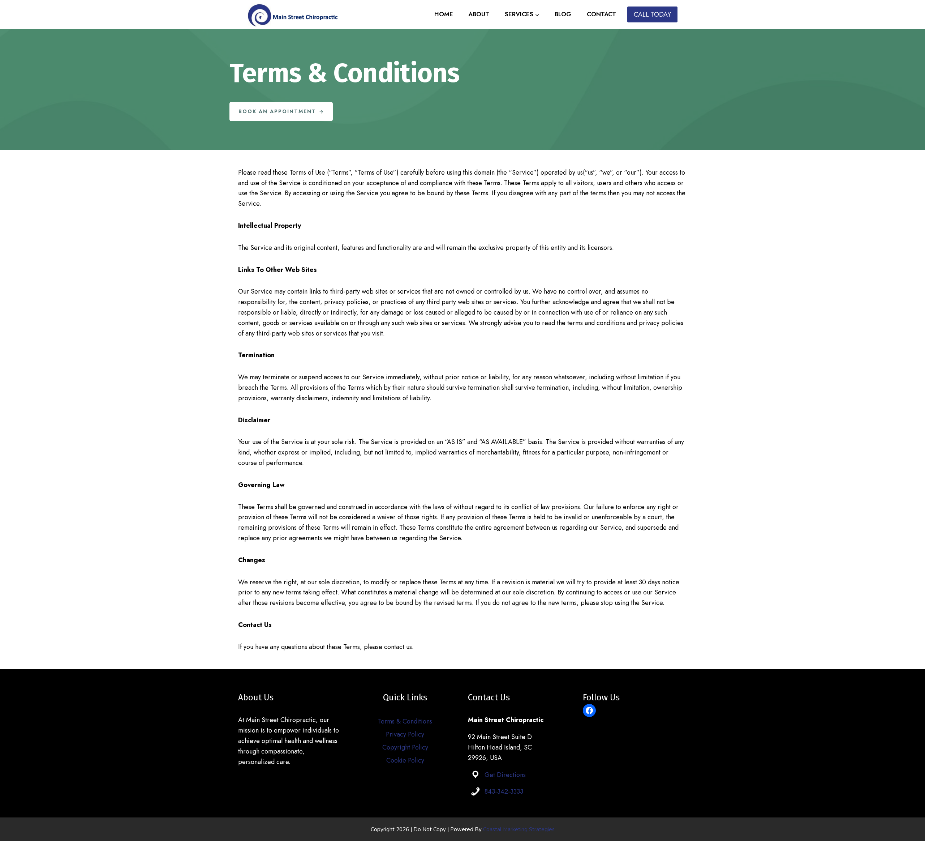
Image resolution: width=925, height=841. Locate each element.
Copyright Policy (405, 747)
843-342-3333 (504, 791)
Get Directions (505, 775)
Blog (563, 14)
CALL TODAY (652, 14)
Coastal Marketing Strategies (519, 829)
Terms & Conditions (405, 721)
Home (443, 14)
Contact (601, 14)
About (478, 14)
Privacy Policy (405, 734)
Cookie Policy (405, 760)
